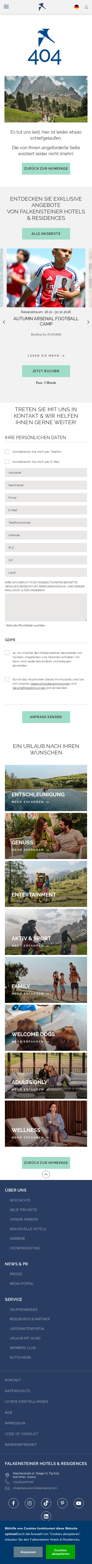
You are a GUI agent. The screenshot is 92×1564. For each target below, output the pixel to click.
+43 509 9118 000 (23, 1481)
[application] (46, 1542)
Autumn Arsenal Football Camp (46, 321)
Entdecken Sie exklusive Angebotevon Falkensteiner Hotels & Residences (46, 216)
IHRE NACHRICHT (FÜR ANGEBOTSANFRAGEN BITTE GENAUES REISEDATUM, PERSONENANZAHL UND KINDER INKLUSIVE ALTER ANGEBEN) (45, 586)
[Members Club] (86, 6)
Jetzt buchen (46, 371)
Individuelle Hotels (28, 1229)
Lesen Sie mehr (44, 355)
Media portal (21, 1283)
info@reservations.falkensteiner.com (35, 1488)
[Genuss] (46, 836)
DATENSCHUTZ (17, 1391)
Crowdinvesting (25, 1248)
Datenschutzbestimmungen (50, 683)
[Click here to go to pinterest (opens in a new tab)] (62, 1503)
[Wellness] (46, 1124)
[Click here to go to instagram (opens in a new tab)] (30, 1503)
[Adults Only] (46, 1076)
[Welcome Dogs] (46, 1028)
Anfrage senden (46, 717)
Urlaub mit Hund (25, 1338)
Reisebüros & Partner (30, 1319)
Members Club (23, 1348)
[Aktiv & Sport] (46, 932)
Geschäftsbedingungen (29, 688)
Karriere (17, 1238)
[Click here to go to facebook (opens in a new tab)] (13, 1503)
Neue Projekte (23, 1210)
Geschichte (20, 1200)
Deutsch (77, 7)
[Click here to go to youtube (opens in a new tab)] (79, 1503)
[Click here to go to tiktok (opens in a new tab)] (46, 1503)
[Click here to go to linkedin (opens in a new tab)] (46, 1516)
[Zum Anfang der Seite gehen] (46, 1174)
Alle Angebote (46, 234)
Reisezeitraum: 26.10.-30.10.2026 (46, 312)
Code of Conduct (21, 1434)
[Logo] (48, 7)
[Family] (46, 980)
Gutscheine (20, 1357)
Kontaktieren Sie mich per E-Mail (36, 461)
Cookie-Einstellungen (26, 1402)
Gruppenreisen (24, 1310)
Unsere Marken (24, 1219)
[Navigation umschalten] (6, 7)
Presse (16, 1274)
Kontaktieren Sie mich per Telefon (37, 451)
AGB (8, 1413)
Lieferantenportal (27, 1329)
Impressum (15, 1423)
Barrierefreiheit (21, 1445)
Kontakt (13, 1380)
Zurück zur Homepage (46, 168)
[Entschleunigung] (46, 788)
